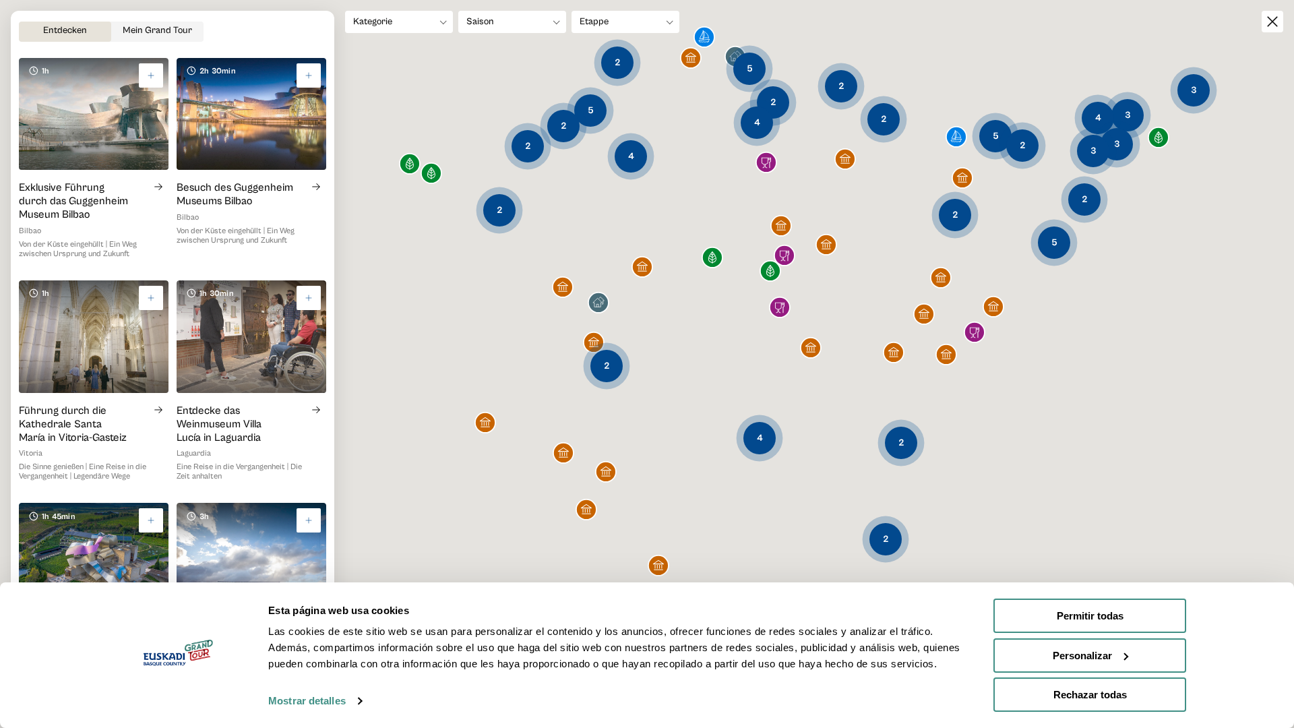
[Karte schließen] (1272, 21)
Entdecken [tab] (65, 30)
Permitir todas (1090, 615)
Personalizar (1082, 655)
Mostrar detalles (307, 700)
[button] (956, 138)
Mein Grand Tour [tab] (157, 30)
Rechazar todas (1090, 694)
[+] (151, 75)
